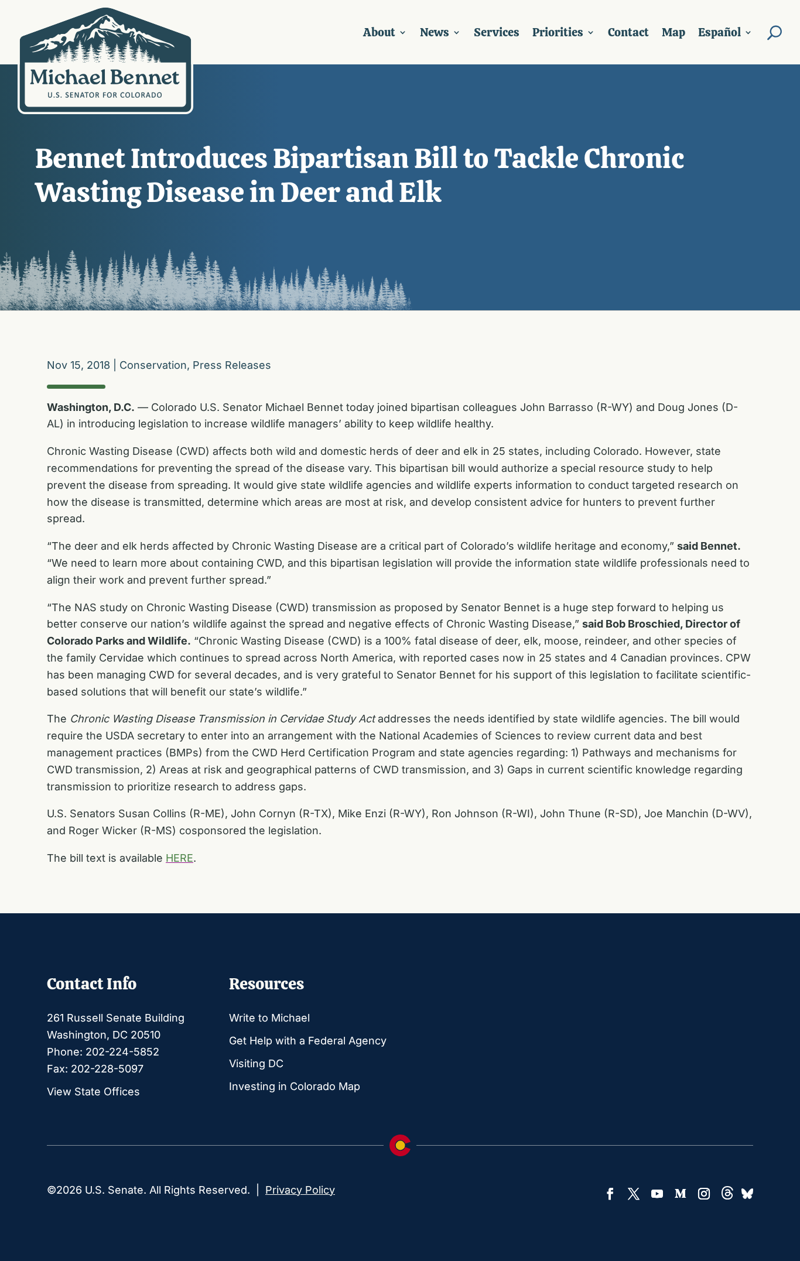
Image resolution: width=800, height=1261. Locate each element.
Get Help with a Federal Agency (308, 1040)
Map (673, 32)
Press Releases (232, 365)
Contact (628, 32)
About (379, 32)
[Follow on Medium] (680, 1193)
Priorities (557, 32)
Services (496, 32)
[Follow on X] (633, 1193)
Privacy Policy (300, 1190)
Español (719, 32)
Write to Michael (269, 1018)
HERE (179, 858)
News (434, 32)
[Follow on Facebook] (610, 1193)
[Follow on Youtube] (657, 1193)
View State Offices (93, 1091)
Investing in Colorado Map (294, 1086)
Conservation (153, 365)
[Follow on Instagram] (704, 1193)
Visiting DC (256, 1063)
